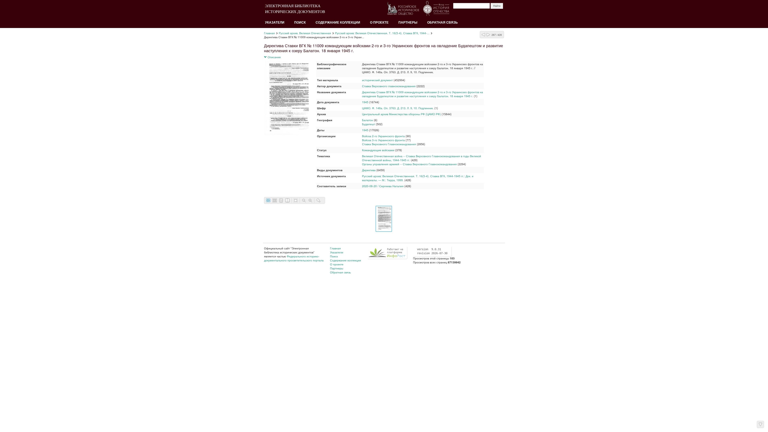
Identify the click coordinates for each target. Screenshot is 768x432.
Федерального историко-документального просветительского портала (294, 258)
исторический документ (377, 80)
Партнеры (407, 22)
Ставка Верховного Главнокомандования (389, 144)
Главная (269, 33)
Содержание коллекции (338, 22)
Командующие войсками (378, 150)
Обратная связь (442, 22)
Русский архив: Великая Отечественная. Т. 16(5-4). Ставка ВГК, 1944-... (382, 33)
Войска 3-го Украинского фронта (383, 140)
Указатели (274, 22)
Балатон (367, 120)
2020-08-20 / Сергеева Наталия (383, 186)
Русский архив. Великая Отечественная (305, 33)
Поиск (300, 22)
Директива (369, 170)
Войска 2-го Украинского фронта (384, 136)
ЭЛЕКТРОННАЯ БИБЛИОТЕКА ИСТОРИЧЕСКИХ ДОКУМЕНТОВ (295, 9)
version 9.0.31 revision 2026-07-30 (432, 251)
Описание (274, 57)
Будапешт (368, 124)
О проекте (379, 22)
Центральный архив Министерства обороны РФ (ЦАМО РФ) (401, 114)
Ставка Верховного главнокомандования (389, 86)
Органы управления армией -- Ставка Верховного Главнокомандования (409, 164)
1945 (365, 102)
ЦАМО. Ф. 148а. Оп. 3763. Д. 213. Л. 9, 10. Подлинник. (398, 108)
